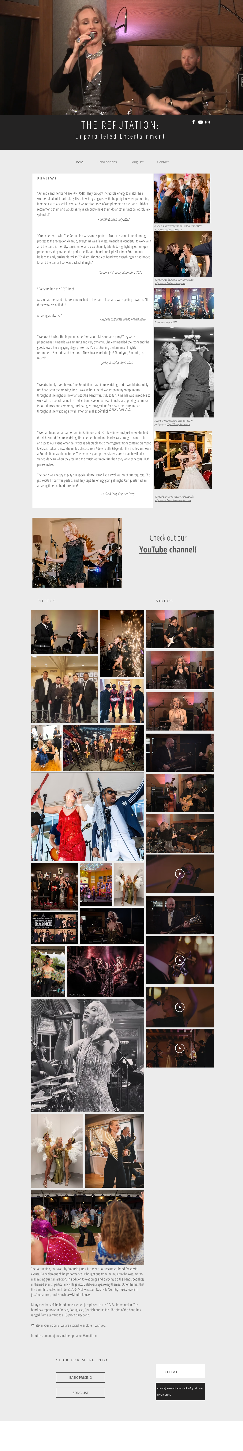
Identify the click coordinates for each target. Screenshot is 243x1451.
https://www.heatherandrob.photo (170, 283)
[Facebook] (193, 122)
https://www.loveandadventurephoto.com (173, 500)
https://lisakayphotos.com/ (178, 424)
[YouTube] (200, 122)
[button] (209, 644)
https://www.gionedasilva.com (168, 229)
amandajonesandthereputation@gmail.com (71, 1335)
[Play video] (180, 873)
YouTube (153, 549)
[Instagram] (207, 122)
